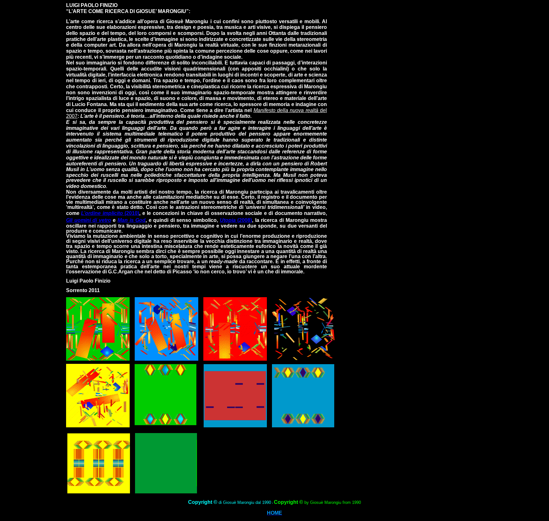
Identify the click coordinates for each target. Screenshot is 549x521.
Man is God (132, 220)
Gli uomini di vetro (88, 220)
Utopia (229, 220)
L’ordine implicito (102, 213)
